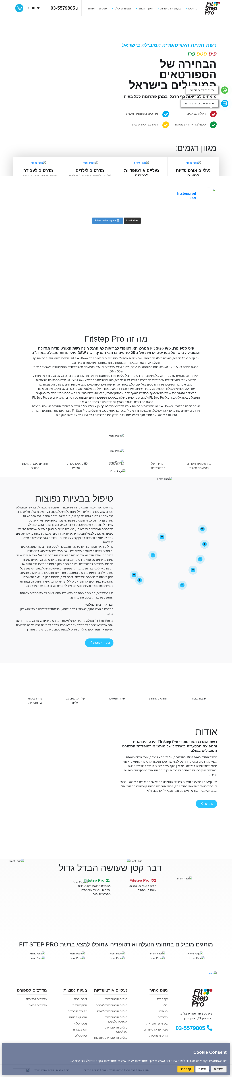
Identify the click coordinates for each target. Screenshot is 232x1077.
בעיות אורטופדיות (157, 1023)
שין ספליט (81, 1035)
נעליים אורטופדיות (116, 999)
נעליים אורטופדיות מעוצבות (110, 1037)
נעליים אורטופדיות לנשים (112, 1011)
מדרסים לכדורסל (36, 999)
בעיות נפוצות (101, 642)
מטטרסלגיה (79, 1023)
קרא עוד (208, 804)
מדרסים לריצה (38, 1005)
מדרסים (163, 1017)
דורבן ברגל (80, 999)
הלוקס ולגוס (79, 1005)
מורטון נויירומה (78, 1017)
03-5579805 (191, 1028)
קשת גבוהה (80, 1029)
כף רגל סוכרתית (77, 1011)
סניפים (163, 1011)
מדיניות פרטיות (158, 1035)
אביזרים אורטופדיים (156, 1029)
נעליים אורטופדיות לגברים (111, 1005)
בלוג (165, 1005)
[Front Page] (212, 7)
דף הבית (162, 999)
